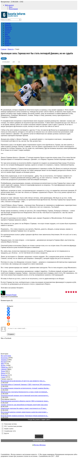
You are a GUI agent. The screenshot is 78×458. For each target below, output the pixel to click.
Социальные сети (10, 431)
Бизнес (3, 365)
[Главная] (14, 18)
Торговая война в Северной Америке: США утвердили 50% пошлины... (26, 384)
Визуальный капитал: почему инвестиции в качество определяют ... (24, 412)
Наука (3, 373)
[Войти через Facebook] (8, 314)
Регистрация (13, 9)
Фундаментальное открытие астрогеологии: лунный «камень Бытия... (25, 388)
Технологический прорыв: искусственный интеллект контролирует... (25, 395)
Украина (4, 359)
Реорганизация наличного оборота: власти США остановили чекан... (25, 401)
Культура (4, 375)
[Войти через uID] (8, 308)
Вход (10, 7)
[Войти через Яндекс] (8, 317)
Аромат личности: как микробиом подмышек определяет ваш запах (24, 405)
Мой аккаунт (9, 5)
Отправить (11, 334)
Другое (6, 433)
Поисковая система (10, 424)
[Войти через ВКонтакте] (8, 311)
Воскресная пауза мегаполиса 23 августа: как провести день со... (23, 381)
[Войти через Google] (8, 321)
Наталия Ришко (11, 295)
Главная (3, 49)
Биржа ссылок (8, 429)
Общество (4, 367)
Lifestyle (3, 369)
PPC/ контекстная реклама (13, 426)
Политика (4, 358)
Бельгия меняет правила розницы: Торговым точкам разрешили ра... (24, 416)
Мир (2, 363)
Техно (3, 371)
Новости (11, 49)
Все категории (6, 356)
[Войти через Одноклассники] (8, 324)
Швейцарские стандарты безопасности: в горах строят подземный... (24, 392)
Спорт (3, 58)
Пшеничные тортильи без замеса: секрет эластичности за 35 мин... (24, 408)
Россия (3, 361)
